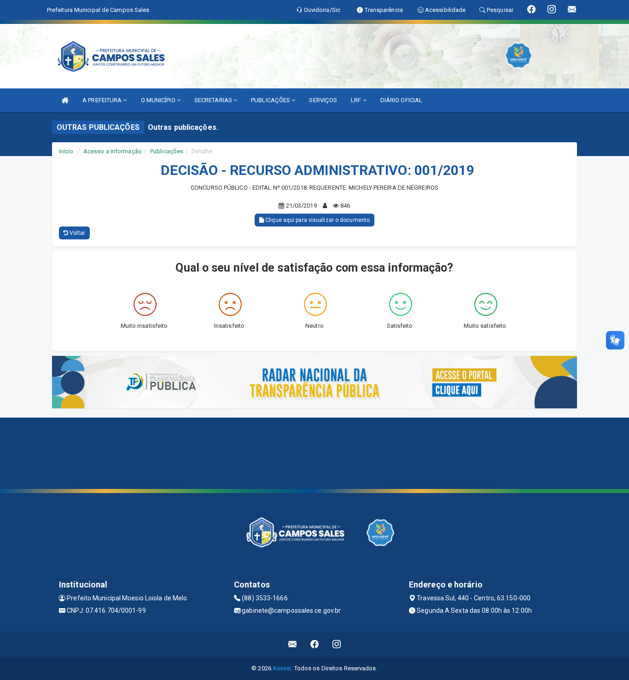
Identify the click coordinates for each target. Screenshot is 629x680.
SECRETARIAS (213, 100)
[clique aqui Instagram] (337, 644)
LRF (356, 100)
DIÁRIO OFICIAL (401, 100)
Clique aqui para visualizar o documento (317, 220)
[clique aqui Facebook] (315, 644)
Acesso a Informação (112, 151)
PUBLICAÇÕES (271, 100)
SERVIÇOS (323, 100)
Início (66, 151)
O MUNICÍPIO (159, 100)
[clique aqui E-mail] (293, 644)
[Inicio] (65, 100)
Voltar (76, 233)
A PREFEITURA (102, 100)
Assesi (282, 668)
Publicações (166, 151)
